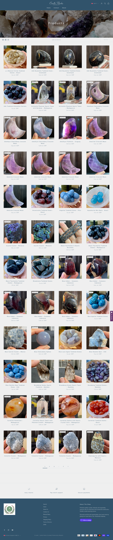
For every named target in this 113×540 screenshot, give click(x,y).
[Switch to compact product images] (8, 40)
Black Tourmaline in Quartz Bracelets (70, 246)
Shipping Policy (47, 519)
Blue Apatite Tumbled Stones (98, 316)
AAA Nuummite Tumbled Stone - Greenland (43, 71)
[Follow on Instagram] (8, 530)
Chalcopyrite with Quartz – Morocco (98, 456)
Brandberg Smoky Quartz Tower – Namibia (70, 386)
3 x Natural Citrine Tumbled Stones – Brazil (15, 71)
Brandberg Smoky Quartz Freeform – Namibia (42, 386)
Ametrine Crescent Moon (97, 141)
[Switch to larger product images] (3, 40)
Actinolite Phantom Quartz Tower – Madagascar (70, 107)
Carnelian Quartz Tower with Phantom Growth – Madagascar (42, 421)
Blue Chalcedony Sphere (42, 351)
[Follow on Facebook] (4, 530)
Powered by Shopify (57, 535)
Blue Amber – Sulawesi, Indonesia (70, 282)
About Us (45, 509)
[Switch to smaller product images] (5, 40)
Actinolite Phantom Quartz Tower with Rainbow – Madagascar (42, 107)
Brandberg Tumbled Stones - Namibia (98, 386)
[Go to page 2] (68, 466)
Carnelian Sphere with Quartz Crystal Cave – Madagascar (70, 421)
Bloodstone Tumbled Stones (42, 281)
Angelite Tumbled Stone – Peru (70, 210)
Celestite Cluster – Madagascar (15, 456)
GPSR (44, 524)
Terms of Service (47, 522)
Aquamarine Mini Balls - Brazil (97, 210)
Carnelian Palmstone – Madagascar (15, 421)
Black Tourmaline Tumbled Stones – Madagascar (98, 246)
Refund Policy (46, 514)
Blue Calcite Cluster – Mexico (15, 351)
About (64, 7)
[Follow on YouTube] (12, 530)
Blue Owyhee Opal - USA (97, 351)
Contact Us (46, 511)
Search (45, 504)
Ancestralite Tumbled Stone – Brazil (42, 211)
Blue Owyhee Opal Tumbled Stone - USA (15, 386)
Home (49, 7)
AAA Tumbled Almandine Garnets (15, 106)
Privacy (45, 517)
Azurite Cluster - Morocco (15, 245)
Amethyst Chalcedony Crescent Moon (98, 107)
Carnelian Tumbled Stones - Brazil (97, 421)
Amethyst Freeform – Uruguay (70, 141)
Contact (56, 7)
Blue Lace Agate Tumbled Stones (70, 351)
